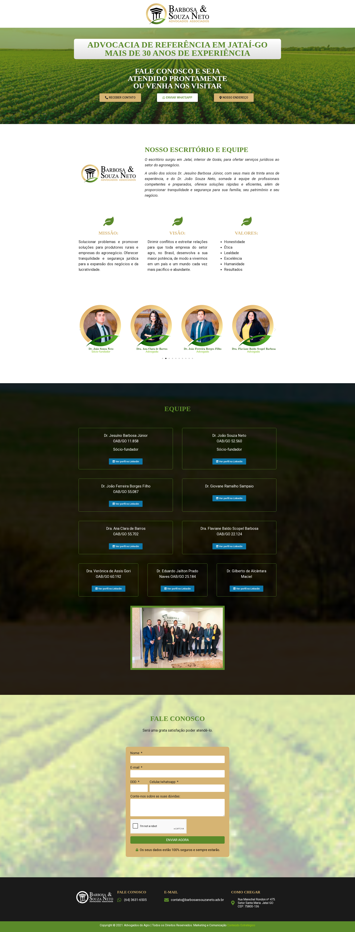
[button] (80, 329)
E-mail (135, 767)
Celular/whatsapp (163, 782)
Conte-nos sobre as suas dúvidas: (155, 796)
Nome (135, 753)
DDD (133, 782)
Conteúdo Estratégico (241, 925)
